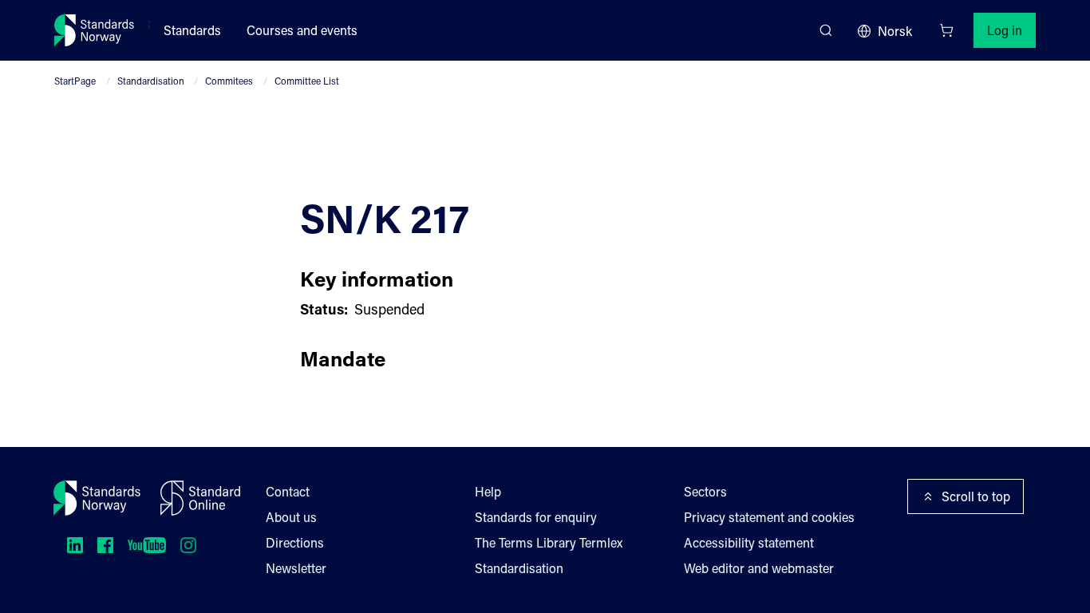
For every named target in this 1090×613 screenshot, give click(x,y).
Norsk (895, 30)
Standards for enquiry (536, 516)
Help (488, 491)
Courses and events (302, 30)
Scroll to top (976, 496)
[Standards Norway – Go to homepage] (94, 30)
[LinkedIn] (75, 545)
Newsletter (296, 568)
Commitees (229, 80)
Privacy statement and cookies (769, 516)
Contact (288, 491)
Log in (1004, 30)
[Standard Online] (200, 498)
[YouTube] (147, 545)
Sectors (705, 491)
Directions (295, 542)
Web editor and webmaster (759, 568)
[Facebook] (105, 545)
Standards (192, 30)
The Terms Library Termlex (548, 542)
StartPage (75, 80)
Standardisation (150, 80)
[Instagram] (188, 545)
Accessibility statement (749, 542)
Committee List (306, 80)
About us (291, 516)
